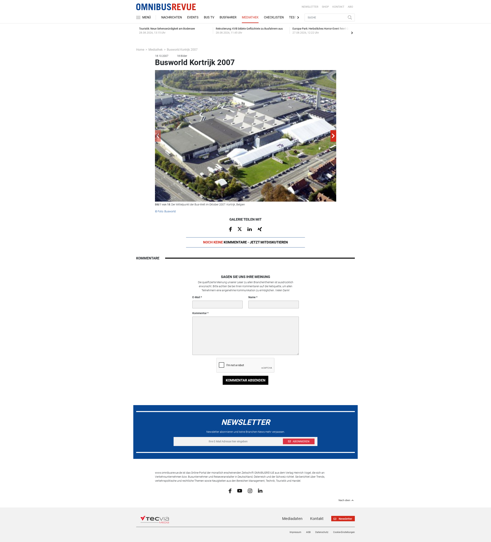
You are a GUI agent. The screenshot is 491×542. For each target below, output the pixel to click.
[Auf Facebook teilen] (230, 228)
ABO (350, 6)
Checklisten (274, 17)
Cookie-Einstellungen (344, 532)
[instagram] (250, 490)
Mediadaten (292, 518)
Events (193, 17)
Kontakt (317, 518)
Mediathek (250, 17)
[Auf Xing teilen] (260, 228)
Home (140, 49)
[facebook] (230, 490)
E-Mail (196, 297)
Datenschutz (321, 532)
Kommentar (199, 313)
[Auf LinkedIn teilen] (249, 228)
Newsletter (310, 6)
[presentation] (352, 32)
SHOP (325, 6)
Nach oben (344, 500)
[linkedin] (260, 490)
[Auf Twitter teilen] (240, 228)
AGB (308, 532)
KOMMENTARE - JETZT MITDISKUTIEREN (245, 242)
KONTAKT (338, 6)
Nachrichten (171, 17)
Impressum (295, 532)
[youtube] (239, 490)
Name (252, 297)
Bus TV (209, 17)
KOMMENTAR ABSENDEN (245, 380)
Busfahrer (228, 17)
